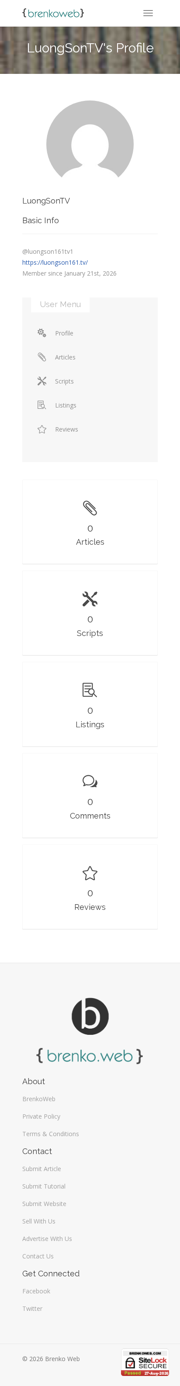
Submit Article (41, 1169)
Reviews (66, 429)
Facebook (36, 1291)
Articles (65, 357)
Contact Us (38, 1256)
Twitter (32, 1308)
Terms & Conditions (50, 1134)
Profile (64, 333)
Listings (65, 405)
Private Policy (41, 1116)
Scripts (64, 381)
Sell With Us (38, 1221)
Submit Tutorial (44, 1186)
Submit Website (44, 1203)
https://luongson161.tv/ (55, 262)
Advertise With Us (47, 1238)
